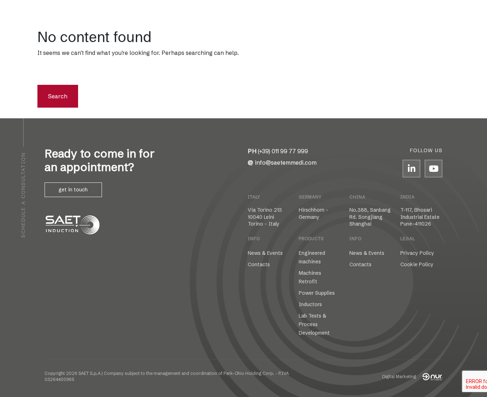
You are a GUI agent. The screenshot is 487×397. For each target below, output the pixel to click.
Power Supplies (317, 293)
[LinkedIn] (411, 168)
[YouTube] (433, 168)
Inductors (310, 304)
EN (63, 18)
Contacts (398, 18)
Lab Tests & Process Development (314, 324)
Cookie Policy (417, 264)
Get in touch (73, 189)
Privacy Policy (417, 253)
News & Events (265, 253)
